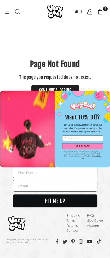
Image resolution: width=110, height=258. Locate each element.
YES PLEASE (82, 146)
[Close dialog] (107, 93)
